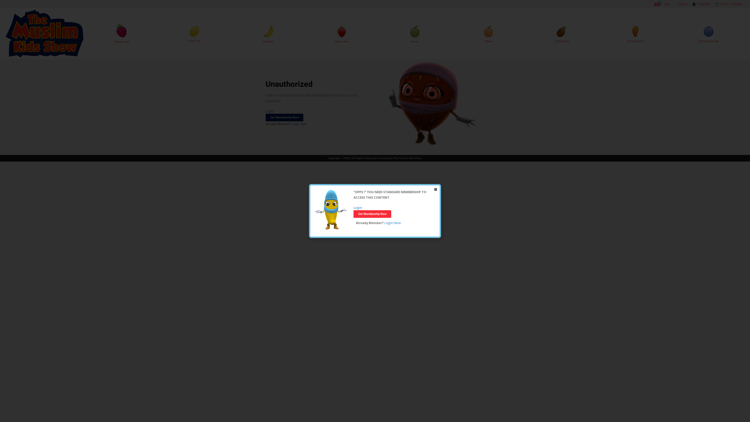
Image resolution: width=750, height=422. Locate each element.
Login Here (392, 223)
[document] (375, 211)
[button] (435, 189)
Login (358, 207)
